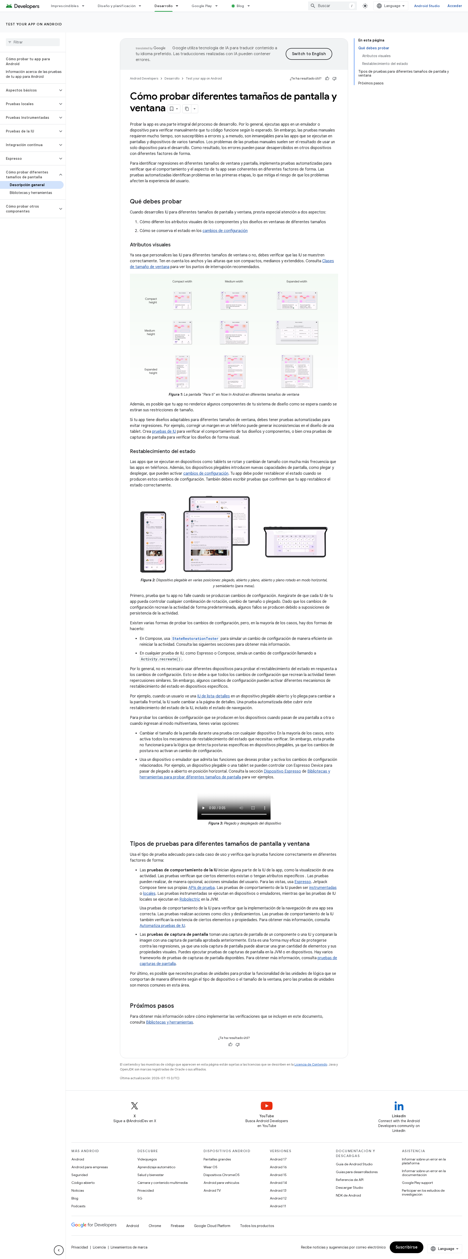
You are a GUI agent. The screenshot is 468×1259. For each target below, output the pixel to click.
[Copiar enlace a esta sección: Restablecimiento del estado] (200, 452)
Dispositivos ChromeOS (222, 1175)
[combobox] (332, 5)
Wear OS (210, 1167)
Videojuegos (147, 1159)
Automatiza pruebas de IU (162, 925)
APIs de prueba (201, 887)
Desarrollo (164, 6)
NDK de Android (348, 1195)
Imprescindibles (65, 6)
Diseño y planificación (117, 6)
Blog (240, 6)
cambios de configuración (225, 230)
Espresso (302, 881)
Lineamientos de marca (129, 1247)
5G (139, 1198)
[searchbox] (33, 42)
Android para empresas (89, 1167)
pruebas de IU (164, 431)
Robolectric (189, 899)
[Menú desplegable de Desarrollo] (179, 6)
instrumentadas (323, 887)
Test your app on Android (34, 24)
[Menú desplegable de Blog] (250, 6)
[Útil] (327, 78)
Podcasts (78, 1206)
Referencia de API (349, 1180)
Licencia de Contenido (310, 1064)
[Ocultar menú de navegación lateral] (59, 1250)
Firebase (177, 1226)
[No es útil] (334, 78)
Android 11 (278, 1206)
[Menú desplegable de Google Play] (218, 6)
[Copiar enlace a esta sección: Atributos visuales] (175, 245)
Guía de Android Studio (354, 1164)
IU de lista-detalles (213, 696)
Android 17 (278, 1159)
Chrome (155, 1226)
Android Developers (144, 78)
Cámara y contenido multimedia (162, 1182)
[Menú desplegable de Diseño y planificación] (142, 6)
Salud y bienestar (150, 1175)
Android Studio (427, 6)
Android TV (212, 1190)
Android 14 (278, 1182)
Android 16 (278, 1167)
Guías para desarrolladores (357, 1172)
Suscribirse (407, 1247)
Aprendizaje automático (156, 1167)
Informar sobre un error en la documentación (424, 1173)
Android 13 (278, 1190)
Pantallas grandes (217, 1159)
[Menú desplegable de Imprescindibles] (85, 6)
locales (149, 893)
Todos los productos (257, 1226)
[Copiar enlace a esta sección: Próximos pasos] (179, 1006)
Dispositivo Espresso (282, 771)
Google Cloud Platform (212, 1226)
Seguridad (79, 1175)
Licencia (99, 1247)
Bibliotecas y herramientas (169, 1022)
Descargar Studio (349, 1187)
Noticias (77, 1190)
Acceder (455, 6)
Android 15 (278, 1175)
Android (77, 1159)
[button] (29, 90)
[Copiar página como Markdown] (187, 109)
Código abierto (83, 1182)
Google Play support (417, 1182)
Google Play (202, 6)
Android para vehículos (221, 1182)
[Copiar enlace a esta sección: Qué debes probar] (187, 202)
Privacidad (145, 1190)
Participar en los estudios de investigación (423, 1192)
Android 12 (278, 1198)
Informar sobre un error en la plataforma (424, 1161)
